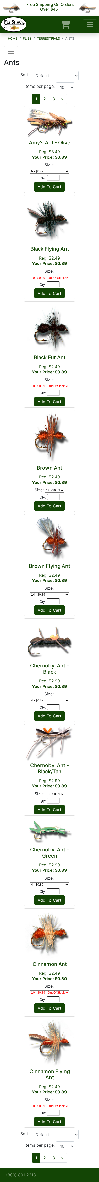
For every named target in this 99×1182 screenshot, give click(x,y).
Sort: (25, 74)
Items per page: (40, 86)
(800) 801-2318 (21, 1174)
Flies (27, 38)
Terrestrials (48, 38)
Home (13, 38)
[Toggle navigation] (90, 24)
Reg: (49, 150)
